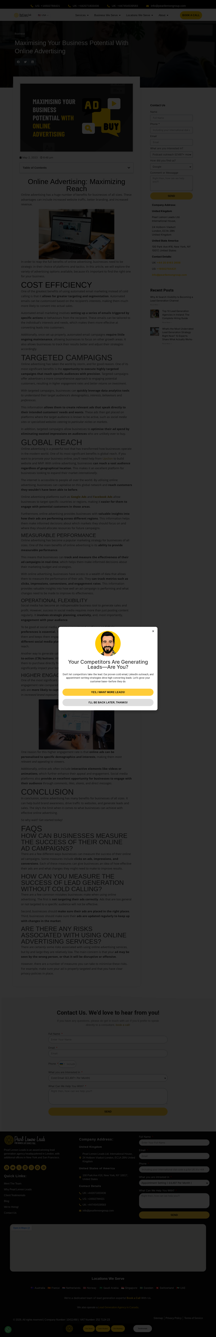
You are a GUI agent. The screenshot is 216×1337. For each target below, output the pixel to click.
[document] (108, 668)
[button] (153, 631)
